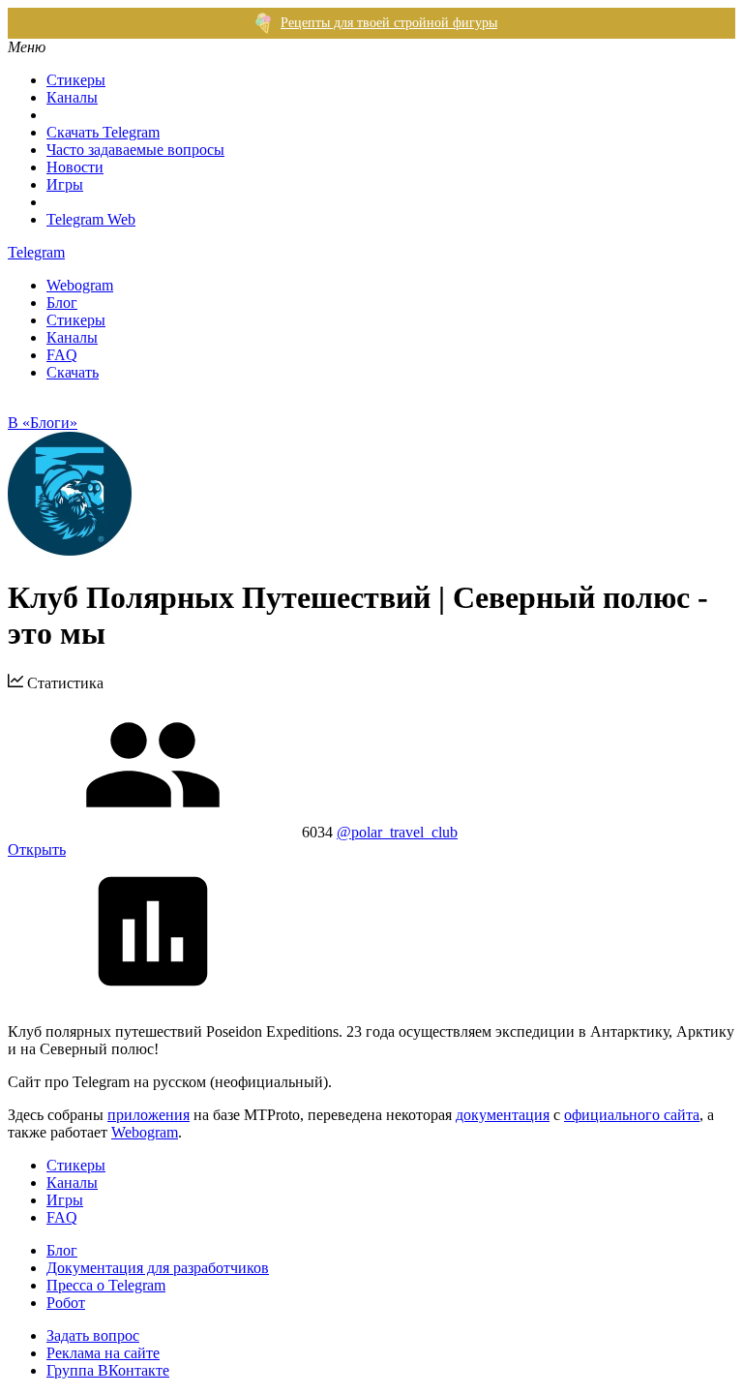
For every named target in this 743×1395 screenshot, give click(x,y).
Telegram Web (90, 219)
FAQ (61, 355)
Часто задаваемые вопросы (135, 149)
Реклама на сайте (103, 1353)
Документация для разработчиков (157, 1267)
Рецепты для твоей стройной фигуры (389, 22)
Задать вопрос (92, 1335)
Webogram (79, 285)
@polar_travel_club (397, 832)
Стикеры (75, 80)
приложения (148, 1115)
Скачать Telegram (103, 132)
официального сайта (631, 1115)
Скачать (72, 372)
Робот (65, 1302)
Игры (64, 184)
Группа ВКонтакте (107, 1370)
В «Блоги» (42, 422)
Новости (75, 167)
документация (503, 1115)
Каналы (72, 97)
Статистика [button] (63, 683)
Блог (61, 302)
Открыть (37, 849)
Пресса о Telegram (105, 1285)
